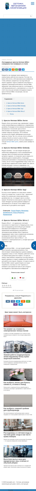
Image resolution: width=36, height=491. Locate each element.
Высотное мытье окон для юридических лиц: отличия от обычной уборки (16, 461)
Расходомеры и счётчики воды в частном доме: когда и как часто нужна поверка (17, 434)
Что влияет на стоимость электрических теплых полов (16, 330)
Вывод (12, 114)
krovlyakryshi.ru (18, 490)
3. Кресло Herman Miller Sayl (14, 108)
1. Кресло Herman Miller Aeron (15, 103)
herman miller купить (12, 141)
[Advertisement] (18, 37)
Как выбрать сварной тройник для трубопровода (16, 409)
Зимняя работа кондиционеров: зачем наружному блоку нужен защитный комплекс (17, 356)
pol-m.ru (25, 490)
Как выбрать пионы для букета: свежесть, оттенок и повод (17, 383)
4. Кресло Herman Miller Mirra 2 (15, 111)
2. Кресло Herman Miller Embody (16, 105)
